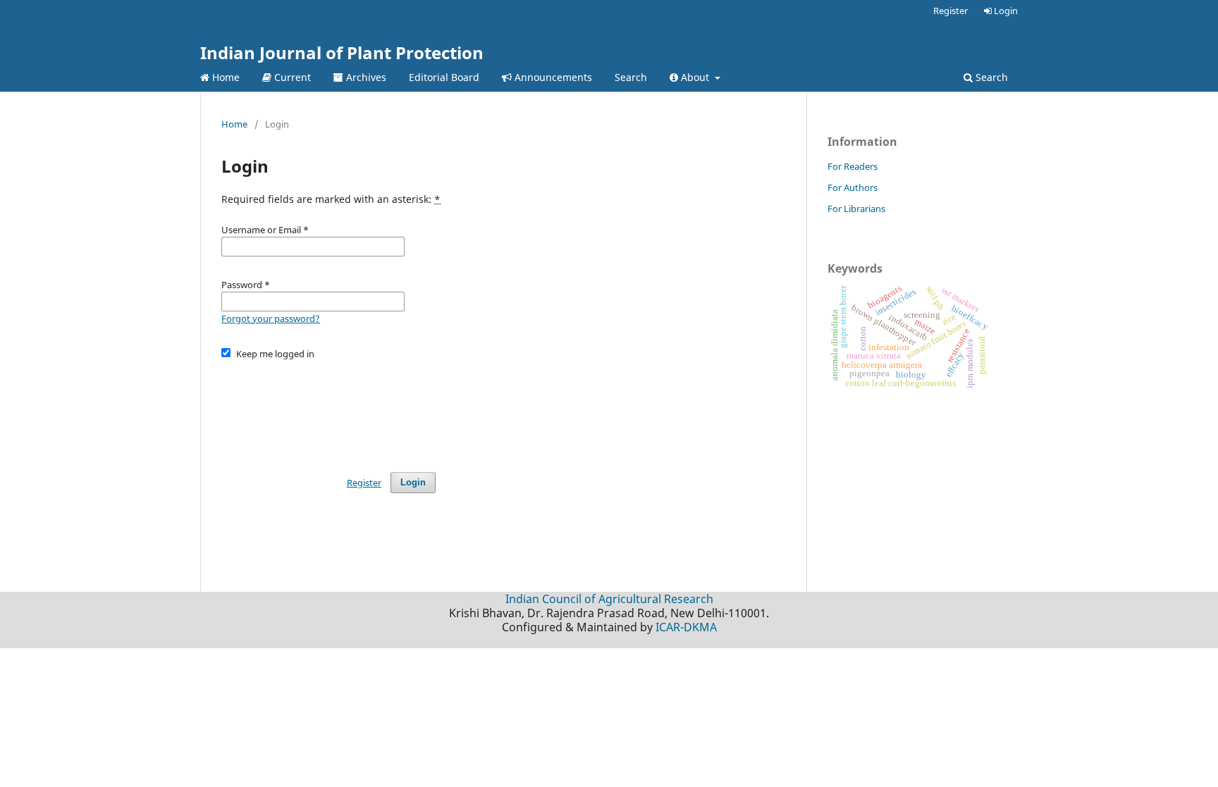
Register (950, 10)
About (695, 77)
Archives (364, 77)
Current (291, 77)
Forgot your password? (270, 318)
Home (224, 77)
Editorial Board (444, 77)
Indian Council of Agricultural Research (609, 599)
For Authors (853, 187)
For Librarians (856, 208)
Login (1005, 10)
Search (631, 77)
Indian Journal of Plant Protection (342, 52)
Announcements (552, 77)
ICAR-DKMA (686, 627)
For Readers (853, 166)
